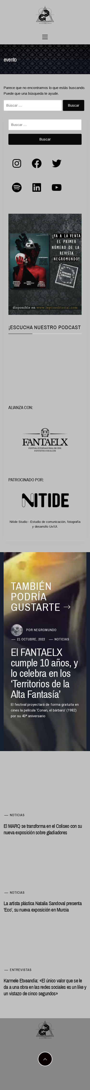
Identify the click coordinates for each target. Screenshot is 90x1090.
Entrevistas (21, 970)
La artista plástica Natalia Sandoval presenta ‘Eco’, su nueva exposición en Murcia (43, 906)
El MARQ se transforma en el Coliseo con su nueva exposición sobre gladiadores (43, 829)
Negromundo (45, 630)
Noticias (61, 639)
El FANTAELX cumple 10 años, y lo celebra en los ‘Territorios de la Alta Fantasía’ (44, 673)
